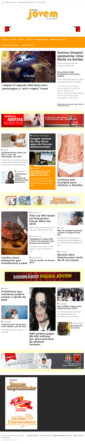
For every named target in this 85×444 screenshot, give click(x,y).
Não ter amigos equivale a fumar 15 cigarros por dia (69, 232)
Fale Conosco (41, 2)
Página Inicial (32, 435)
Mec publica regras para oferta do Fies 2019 (69, 307)
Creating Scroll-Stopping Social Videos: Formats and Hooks (68, 88)
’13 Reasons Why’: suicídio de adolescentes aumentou (21, 178)
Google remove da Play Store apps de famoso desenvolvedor (41, 142)
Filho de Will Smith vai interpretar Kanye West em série (42, 219)
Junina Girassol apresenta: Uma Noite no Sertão (70, 56)
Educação (5, 39)
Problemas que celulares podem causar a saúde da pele (13, 295)
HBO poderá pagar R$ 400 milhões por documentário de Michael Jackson (42, 339)
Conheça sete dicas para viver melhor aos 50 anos (13, 325)
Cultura (28, 39)
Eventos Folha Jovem (57, 39)
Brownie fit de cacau (76, 327)
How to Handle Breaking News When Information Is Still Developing (70, 95)
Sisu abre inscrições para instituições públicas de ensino (40, 173)
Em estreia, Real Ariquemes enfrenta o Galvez (68, 74)
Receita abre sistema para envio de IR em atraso (70, 257)
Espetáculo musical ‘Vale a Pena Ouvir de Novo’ (70, 105)
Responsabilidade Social (26, 2)
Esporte (21, 39)
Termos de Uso (10, 2)
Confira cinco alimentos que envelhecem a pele (14, 260)
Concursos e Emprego (10, 45)
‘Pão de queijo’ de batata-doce (42, 261)
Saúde (14, 39)
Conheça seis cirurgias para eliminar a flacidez (70, 182)
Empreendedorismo (40, 39)
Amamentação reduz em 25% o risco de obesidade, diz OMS (13, 154)
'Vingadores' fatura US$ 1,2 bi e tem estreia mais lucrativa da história (41, 241)
